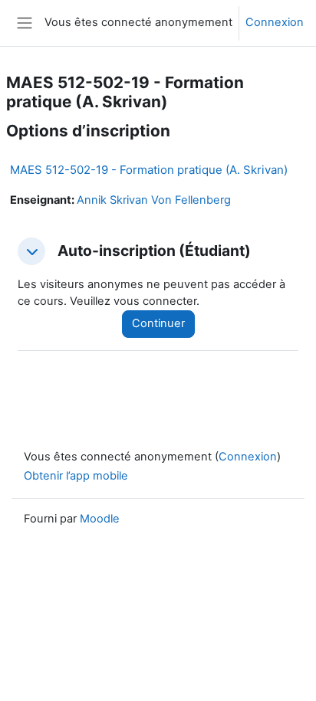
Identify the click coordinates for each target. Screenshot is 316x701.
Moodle (100, 519)
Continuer (158, 323)
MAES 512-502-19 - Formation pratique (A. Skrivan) (149, 169)
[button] (31, 251)
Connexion (274, 22)
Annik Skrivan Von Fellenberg (154, 200)
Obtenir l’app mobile (76, 476)
